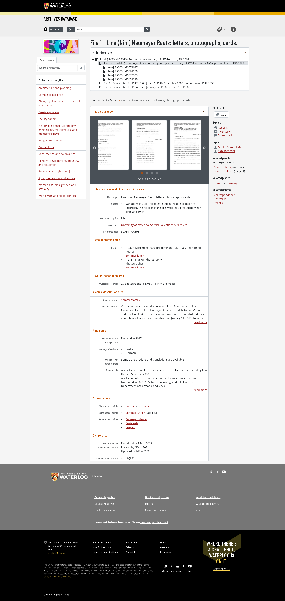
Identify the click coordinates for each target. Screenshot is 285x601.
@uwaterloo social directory (177, 571)
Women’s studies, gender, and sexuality (57, 187)
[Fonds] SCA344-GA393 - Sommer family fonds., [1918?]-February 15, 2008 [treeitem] (144, 59)
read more (200, 322)
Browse (55, 29)
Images (130, 427)
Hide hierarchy (103, 52)
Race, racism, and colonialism (56, 154)
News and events (155, 510)
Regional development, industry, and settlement (58, 163)
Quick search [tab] (47, 60)
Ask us (200, 510)
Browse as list (226, 135)
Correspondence (136, 419)
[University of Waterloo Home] (58, 6)
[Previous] (94, 148)
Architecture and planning (54, 88)
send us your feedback (154, 522)
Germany (143, 406)
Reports (223, 127)
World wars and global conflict (57, 196)
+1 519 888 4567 (56, 552)
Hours (149, 504)
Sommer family (135, 255)
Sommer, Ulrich (135, 413)
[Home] (46, 29)
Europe (130, 406)
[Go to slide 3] (151, 173)
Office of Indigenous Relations (57, 576)
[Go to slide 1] (141, 173)
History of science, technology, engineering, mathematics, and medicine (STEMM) (57, 129)
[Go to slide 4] (156, 173)
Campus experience (50, 95)
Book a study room (157, 497)
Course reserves (104, 504)
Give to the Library (207, 504)
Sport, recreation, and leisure (56, 178)
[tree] (169, 73)
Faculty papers (47, 119)
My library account (105, 510)
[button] (220, 29)
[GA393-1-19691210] (111, 145)
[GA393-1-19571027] (149, 145)
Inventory (224, 131)
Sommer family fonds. (103, 100)
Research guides (104, 497)
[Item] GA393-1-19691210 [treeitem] (122, 79)
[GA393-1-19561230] (187, 145)
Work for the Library (208, 497)
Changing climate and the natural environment (59, 103)
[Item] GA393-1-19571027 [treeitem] (122, 67)
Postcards (132, 423)
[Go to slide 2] (146, 173)
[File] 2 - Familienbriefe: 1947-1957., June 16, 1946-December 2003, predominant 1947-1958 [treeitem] (158, 83)
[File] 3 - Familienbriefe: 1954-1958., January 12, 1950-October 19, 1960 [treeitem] (146, 87)
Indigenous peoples (50, 140)
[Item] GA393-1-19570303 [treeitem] (122, 75)
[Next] (204, 148)
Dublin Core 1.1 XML (230, 147)
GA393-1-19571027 (149, 179)
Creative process (48, 112)
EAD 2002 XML (226, 151)
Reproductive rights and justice (57, 171)
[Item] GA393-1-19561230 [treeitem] (122, 71)
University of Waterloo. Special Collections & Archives (154, 225)
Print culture (46, 147)
